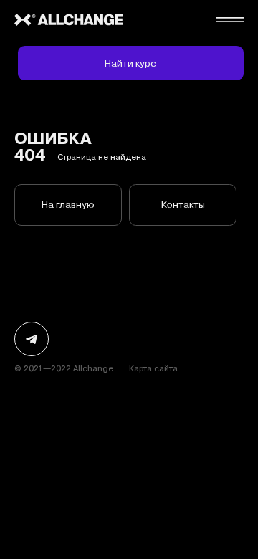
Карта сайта (153, 368)
